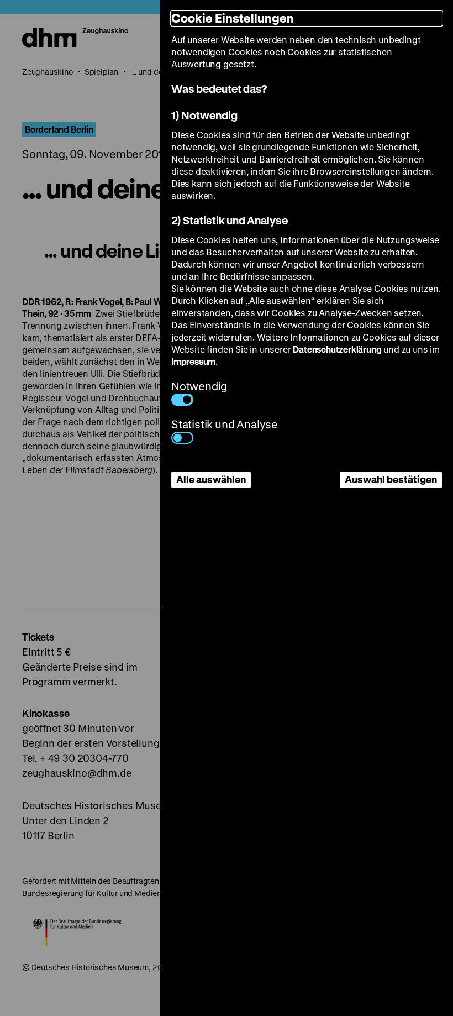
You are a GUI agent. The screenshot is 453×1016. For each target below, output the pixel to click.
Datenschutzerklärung (337, 349)
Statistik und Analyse (224, 424)
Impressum (193, 361)
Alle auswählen (211, 479)
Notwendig (199, 386)
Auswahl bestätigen (391, 479)
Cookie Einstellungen (232, 18)
